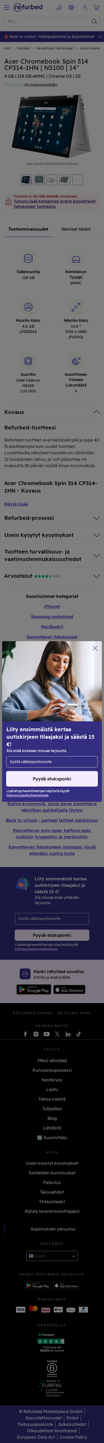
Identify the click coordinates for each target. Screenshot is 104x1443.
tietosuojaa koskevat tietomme (38, 727)
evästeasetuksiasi (25, 721)
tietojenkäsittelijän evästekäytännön (53, 732)
